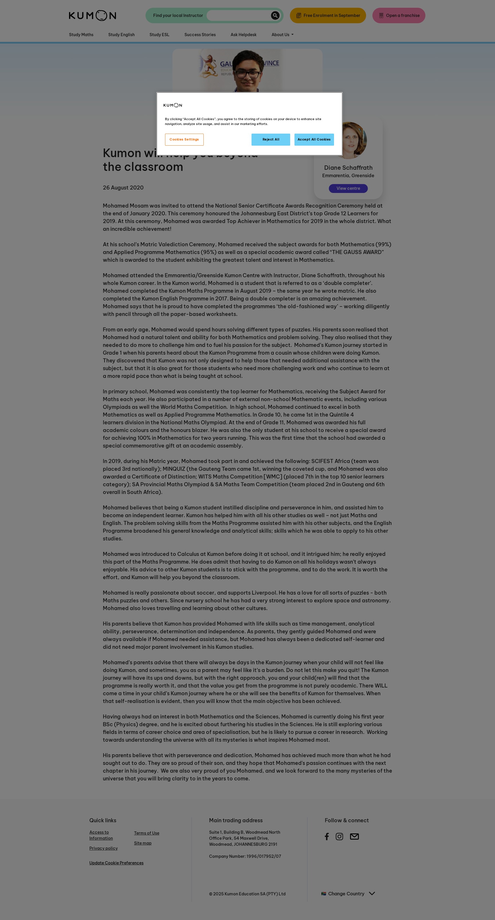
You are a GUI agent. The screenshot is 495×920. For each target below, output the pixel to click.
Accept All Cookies (314, 139)
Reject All (271, 139)
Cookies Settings (184, 139)
